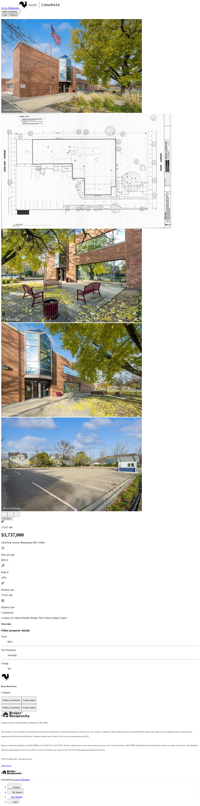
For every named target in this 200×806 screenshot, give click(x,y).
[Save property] (11, 514)
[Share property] (17, 514)
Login (4, 15)
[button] (100, 66)
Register (13, 15)
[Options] (4, 514)
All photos (7, 518)
